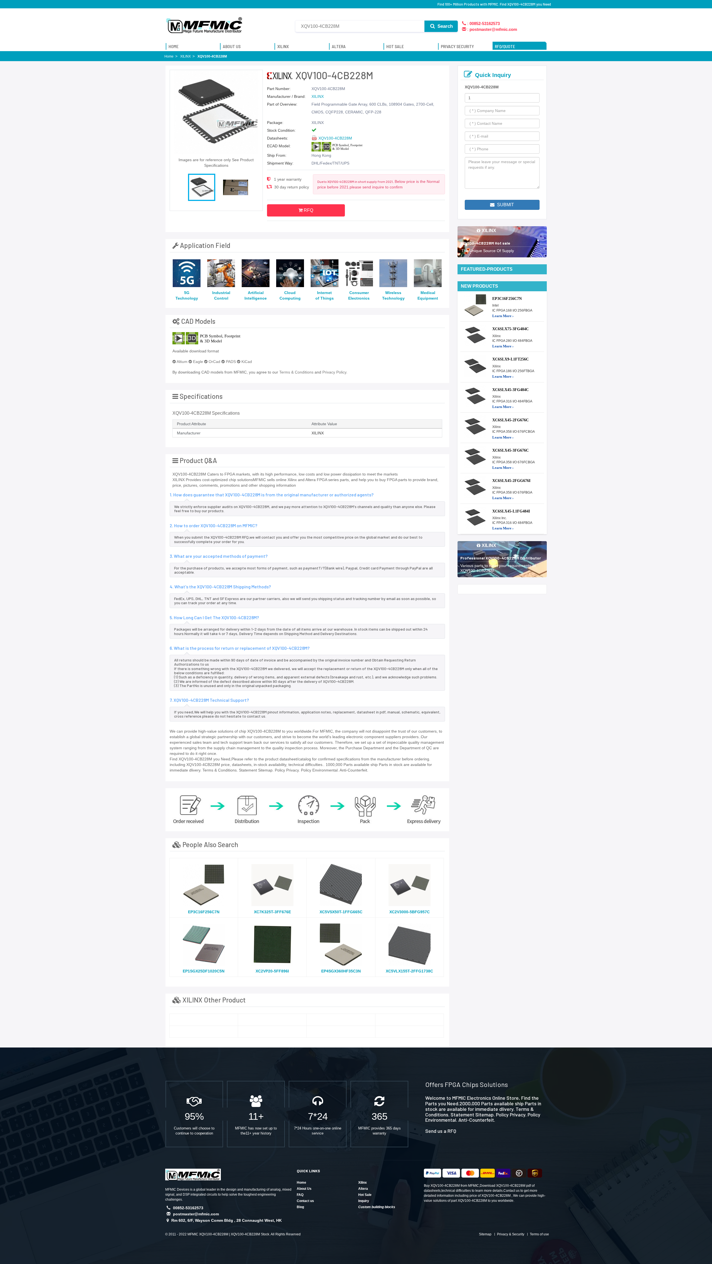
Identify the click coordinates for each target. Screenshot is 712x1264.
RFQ (308, 210)
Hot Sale (365, 1195)
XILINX (318, 96)
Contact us (305, 1201)
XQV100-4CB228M (335, 138)
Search (444, 26)
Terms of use (539, 1234)
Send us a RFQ (440, 1131)
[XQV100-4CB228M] (204, 1020)
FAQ (300, 1195)
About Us (304, 1189)
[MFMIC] (204, 23)
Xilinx (362, 1183)
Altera (363, 1189)
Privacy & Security (510, 1234)
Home (301, 1183)
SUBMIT (505, 204)
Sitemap (485, 1234)
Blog (300, 1207)
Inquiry (363, 1201)
